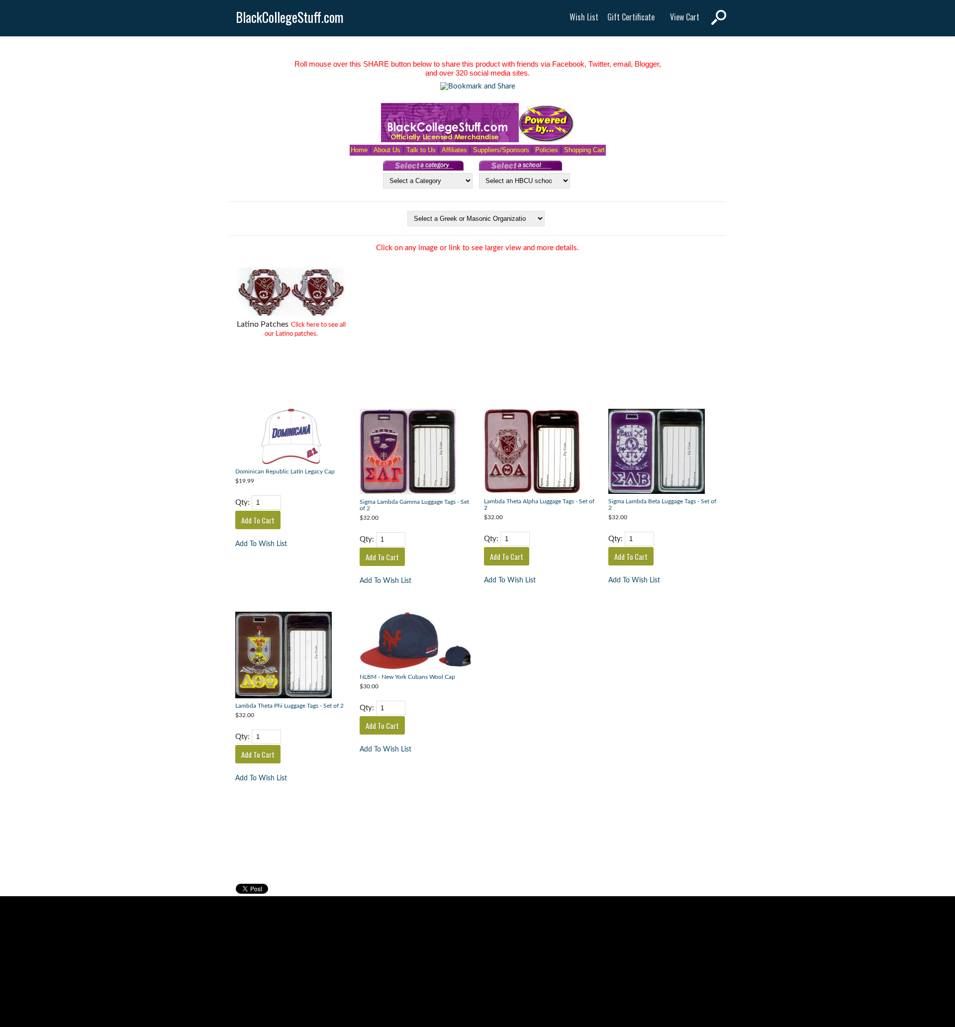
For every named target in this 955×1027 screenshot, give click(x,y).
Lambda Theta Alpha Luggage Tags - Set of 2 (539, 505)
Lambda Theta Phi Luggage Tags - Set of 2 (289, 706)
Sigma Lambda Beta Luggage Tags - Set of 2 (662, 505)
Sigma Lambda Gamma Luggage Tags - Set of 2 (414, 505)
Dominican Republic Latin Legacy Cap (285, 471)
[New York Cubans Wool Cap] (416, 642)
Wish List (584, 17)
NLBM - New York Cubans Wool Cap (407, 677)
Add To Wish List (261, 544)
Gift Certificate (631, 17)
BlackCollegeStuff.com (290, 17)
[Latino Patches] (291, 294)
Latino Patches (262, 324)
